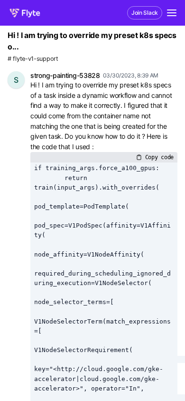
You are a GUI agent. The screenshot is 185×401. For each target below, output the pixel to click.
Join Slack (144, 12)
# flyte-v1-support (33, 58)
